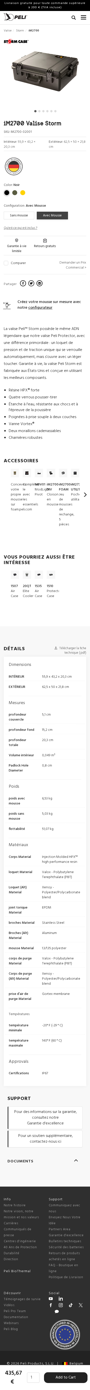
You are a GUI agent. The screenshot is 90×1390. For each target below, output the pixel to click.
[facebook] (23, 284)
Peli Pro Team (15, 1311)
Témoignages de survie (22, 1299)
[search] (74, 18)
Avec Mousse (52, 215)
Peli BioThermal (17, 1271)
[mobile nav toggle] (83, 16)
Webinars (11, 1323)
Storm (20, 30)
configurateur (40, 308)
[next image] (74, 73)
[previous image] (16, 73)
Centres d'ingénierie (20, 1241)
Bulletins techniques (65, 1241)
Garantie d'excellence (66, 1235)
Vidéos (9, 1305)
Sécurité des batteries (66, 1247)
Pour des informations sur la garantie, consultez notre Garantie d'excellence (45, 1118)
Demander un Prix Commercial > (73, 265)
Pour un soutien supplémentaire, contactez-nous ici (45, 1139)
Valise (8, 30)
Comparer (18, 263)
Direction (11, 1259)
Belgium (75, 1364)
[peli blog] (57, 1312)
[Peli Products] (51, 1306)
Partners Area (59, 1229)
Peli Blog (11, 1329)
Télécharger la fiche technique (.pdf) (72, 651)
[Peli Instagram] (61, 1306)
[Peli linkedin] (61, 1299)
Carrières (11, 1223)
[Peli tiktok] (71, 1306)
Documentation (16, 1317)
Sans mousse (19, 215)
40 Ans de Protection (20, 1247)
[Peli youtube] (51, 1299)
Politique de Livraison (66, 1277)
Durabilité (12, 1253)
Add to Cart (66, 1377)
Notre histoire (15, 1205)
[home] (15, 17)
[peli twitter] (81, 1306)
